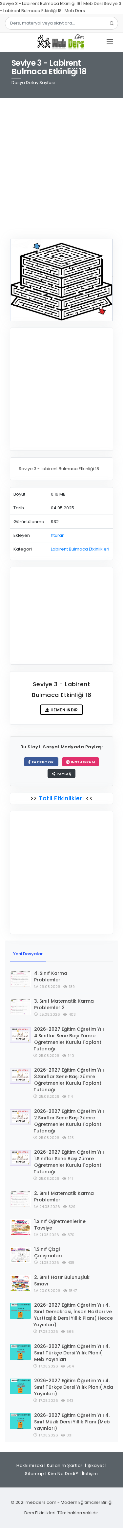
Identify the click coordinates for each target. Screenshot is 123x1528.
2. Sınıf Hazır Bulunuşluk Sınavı (62, 1280)
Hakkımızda (29, 1465)
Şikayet (96, 1465)
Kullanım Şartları (65, 1465)
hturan (58, 535)
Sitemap (34, 1473)
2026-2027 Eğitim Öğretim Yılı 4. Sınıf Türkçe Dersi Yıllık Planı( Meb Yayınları (72, 1353)
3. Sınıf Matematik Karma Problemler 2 (64, 1004)
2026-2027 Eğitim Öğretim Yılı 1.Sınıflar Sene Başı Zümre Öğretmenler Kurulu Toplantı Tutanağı (68, 1162)
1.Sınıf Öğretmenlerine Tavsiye (60, 1224)
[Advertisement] (61, 164)
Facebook (42, 762)
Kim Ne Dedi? (63, 1473)
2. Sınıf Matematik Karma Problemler (64, 1196)
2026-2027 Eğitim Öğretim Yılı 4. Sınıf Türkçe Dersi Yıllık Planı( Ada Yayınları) (73, 1387)
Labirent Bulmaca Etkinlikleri (80, 549)
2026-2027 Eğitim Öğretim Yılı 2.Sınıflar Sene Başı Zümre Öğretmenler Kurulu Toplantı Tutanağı (68, 1121)
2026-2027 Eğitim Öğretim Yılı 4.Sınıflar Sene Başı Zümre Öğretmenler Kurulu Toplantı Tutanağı (68, 1039)
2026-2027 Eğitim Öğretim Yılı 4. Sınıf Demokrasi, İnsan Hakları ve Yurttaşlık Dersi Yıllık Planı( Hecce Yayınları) (73, 1315)
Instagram (82, 762)
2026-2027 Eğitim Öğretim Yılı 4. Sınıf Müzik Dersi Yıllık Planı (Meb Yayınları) (72, 1422)
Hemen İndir (63, 710)
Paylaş (63, 773)
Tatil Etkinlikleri (61, 798)
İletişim (90, 1473)
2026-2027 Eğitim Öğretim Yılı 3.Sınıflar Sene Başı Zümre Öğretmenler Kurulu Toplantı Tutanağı (68, 1080)
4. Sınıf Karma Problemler (50, 976)
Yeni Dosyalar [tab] (28, 954)
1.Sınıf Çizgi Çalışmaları (48, 1252)
